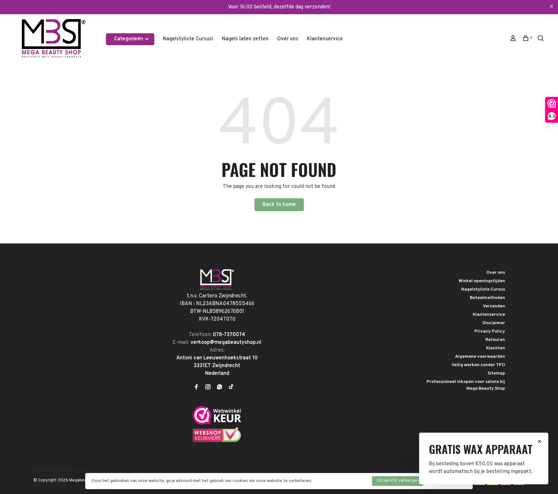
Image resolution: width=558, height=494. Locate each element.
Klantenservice (325, 39)
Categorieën (129, 39)
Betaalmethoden (487, 298)
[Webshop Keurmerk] (217, 441)
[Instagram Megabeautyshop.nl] (208, 388)
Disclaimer (493, 323)
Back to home (279, 204)
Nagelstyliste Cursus (483, 289)
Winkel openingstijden (482, 281)
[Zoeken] (541, 39)
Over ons (287, 39)
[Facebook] (196, 388)
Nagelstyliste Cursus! (188, 39)
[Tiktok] (231, 388)
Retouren (495, 340)
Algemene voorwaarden (480, 356)
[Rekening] (514, 39)
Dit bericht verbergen (397, 480)
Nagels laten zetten (245, 39)
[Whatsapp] (219, 388)
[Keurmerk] (217, 423)
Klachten (495, 348)
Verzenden (494, 306)
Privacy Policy (489, 331)
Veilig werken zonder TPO (478, 365)
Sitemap (496, 373)
